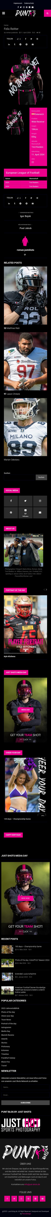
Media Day (5, 1031)
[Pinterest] (28, 1199)
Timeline (5, 1054)
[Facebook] (7, 1199)
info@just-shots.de (32, 1184)
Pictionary (5, 1046)
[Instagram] (21, 1199)
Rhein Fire (5, 1062)
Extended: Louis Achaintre (25, 974)
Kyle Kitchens (9, 656)
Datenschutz (29, 3)
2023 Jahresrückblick (10, 1008)
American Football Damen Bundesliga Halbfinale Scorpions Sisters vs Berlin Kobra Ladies (30, 989)
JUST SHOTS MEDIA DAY (16, 672)
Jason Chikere (12, 394)
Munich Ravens (7, 1035)
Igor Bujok (25, 216)
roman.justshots (12, 33)
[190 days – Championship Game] (7, 949)
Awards (4, 1039)
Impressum (18, 3)
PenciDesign (26, 1214)
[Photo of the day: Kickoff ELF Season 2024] (7, 963)
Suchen (7, 473)
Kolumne (5, 1050)
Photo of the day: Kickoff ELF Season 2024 (32, 960)
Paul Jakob (26, 228)
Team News (6, 1020)
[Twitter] (14, 1199)
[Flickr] (35, 1199)
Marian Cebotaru (11, 459)
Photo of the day (8, 1012)
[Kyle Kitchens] (25, 624)
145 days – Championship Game (17, 819)
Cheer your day (7, 1016)
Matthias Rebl (12, 328)
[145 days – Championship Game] (25, 787)
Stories (4, 1043)
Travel (4, 1066)
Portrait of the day (8, 1024)
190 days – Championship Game (28, 946)
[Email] (42, 1199)
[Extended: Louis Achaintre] (7, 977)
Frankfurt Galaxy (8, 1058)
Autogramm (6, 1027)
